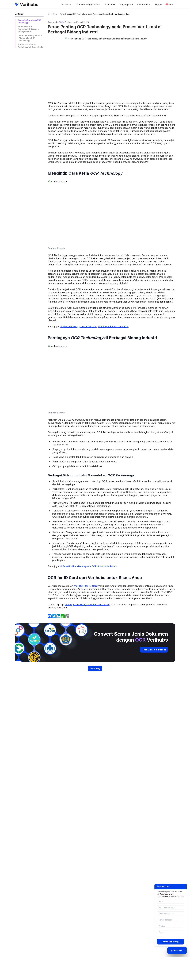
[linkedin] (58, 616)
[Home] (50, 14)
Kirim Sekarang (170, 941)
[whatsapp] (63, 616)
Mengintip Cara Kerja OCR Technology (29, 21)
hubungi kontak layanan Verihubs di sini (87, 604)
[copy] (67, 616)
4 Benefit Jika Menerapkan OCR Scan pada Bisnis (88, 566)
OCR (61, 22)
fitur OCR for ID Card (86, 586)
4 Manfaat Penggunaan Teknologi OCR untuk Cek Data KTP (94, 326)
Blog (55, 14)
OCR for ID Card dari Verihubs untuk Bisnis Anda (30, 45)
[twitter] (54, 616)
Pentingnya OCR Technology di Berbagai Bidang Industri (28, 29)
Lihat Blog (95, 668)
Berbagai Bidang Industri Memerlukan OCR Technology (30, 38)
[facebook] (50, 616)
